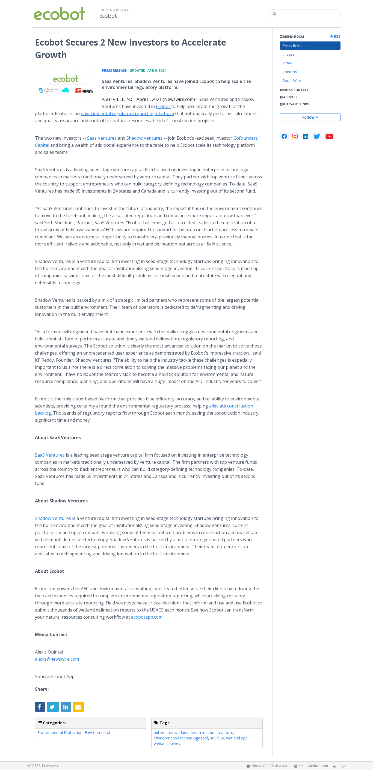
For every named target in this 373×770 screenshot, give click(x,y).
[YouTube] (329, 136)
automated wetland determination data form (193, 732)
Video (287, 63)
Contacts (290, 71)
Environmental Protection (59, 732)
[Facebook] (284, 136)
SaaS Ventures (50, 455)
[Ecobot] (65, 83)
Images (289, 54)
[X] (317, 136)
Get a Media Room (313, 765)
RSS (337, 36)
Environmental (97, 732)
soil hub (217, 738)
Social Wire (292, 80)
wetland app (237, 738)
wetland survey (167, 743)
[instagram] (295, 136)
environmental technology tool (181, 738)
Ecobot (108, 15)
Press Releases (296, 45)
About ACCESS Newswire (270, 765)
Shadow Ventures (53, 518)
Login (342, 765)
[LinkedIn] (305, 136)
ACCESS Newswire (43, 765)
